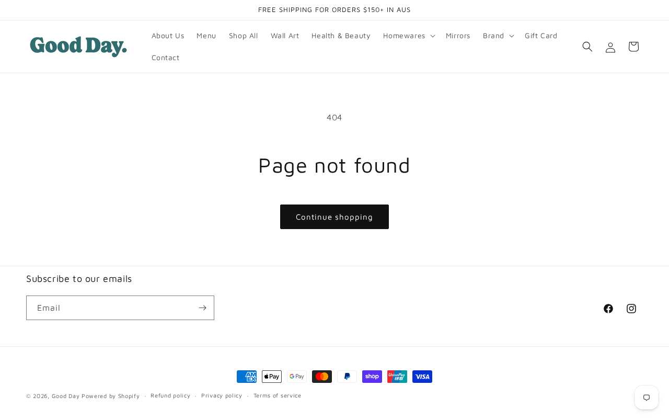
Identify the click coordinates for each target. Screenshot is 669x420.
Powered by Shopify (111, 395)
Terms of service (277, 395)
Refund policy (170, 395)
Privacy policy (222, 395)
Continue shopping (334, 216)
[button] (408, 36)
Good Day (66, 395)
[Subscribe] (202, 308)
